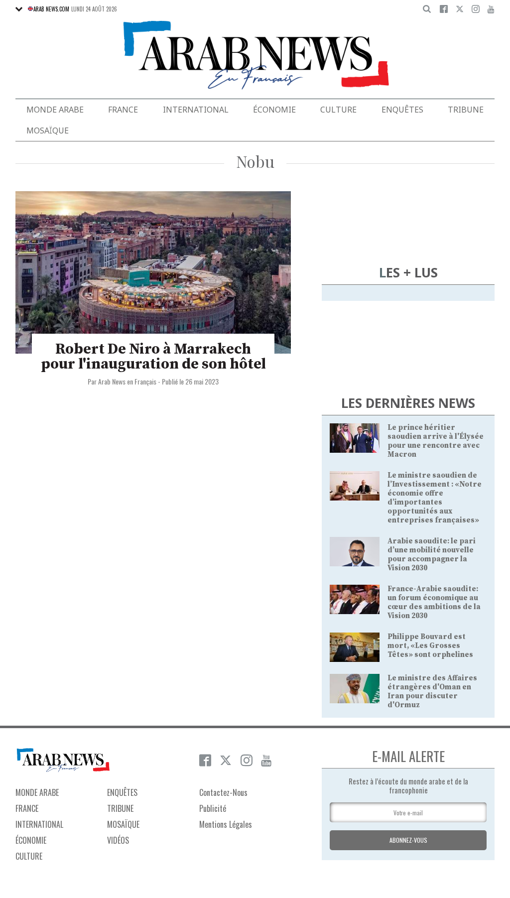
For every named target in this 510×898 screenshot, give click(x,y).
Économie (274, 109)
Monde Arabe (55, 109)
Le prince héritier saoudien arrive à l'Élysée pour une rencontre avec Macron (435, 441)
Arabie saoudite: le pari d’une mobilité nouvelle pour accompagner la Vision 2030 (431, 554)
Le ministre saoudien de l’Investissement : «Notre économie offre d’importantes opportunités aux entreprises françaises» (434, 498)
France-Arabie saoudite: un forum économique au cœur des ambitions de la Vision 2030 (434, 602)
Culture (338, 109)
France (123, 109)
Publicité (212, 808)
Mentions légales (225, 824)
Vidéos (118, 840)
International (196, 109)
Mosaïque (47, 130)
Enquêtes (402, 109)
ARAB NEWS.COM (51, 9)
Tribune (466, 109)
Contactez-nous (223, 792)
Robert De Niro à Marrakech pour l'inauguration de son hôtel (153, 357)
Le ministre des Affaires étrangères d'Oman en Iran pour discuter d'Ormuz (432, 691)
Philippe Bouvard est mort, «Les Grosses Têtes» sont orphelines (430, 645)
